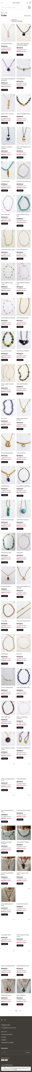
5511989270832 (5, 1025)
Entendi (15, 1069)
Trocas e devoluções (6, 1034)
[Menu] (2, 3)
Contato (3, 1037)
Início (2, 13)
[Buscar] (29, 7)
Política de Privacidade (7, 1042)
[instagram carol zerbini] (1, 1020)
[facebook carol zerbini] (5, 1020)
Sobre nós (4, 1031)
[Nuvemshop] (7, 1065)
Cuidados (3, 1040)
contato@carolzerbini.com (8, 1027)
